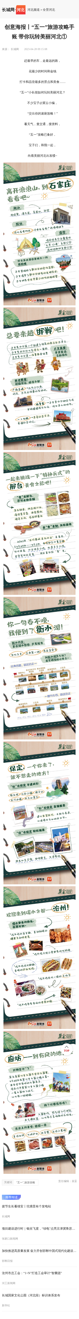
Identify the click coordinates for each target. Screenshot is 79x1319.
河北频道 (33, 9)
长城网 (8, 9)
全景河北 (49, 9)
